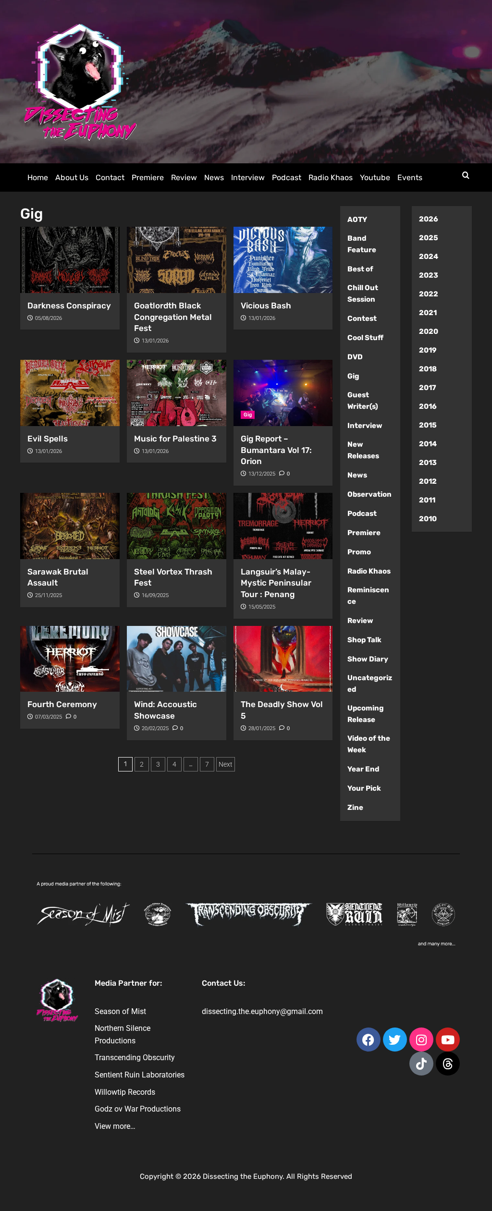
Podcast (286, 177)
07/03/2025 (48, 717)
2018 (428, 369)
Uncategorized (369, 683)
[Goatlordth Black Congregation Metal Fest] (176, 260)
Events (409, 177)
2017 (427, 387)
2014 (428, 444)
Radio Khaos (330, 177)
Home (37, 177)
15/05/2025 (261, 607)
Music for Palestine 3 (175, 438)
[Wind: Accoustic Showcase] (176, 659)
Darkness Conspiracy (69, 305)
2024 (428, 256)
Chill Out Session (362, 293)
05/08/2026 (48, 318)
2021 (428, 312)
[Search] (466, 175)
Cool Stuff (365, 337)
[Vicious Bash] (283, 260)
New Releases (363, 450)
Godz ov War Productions (138, 1108)
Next (226, 764)
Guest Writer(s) (362, 401)
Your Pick (364, 788)
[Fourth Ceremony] (70, 659)
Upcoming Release (365, 714)
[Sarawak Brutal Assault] (70, 526)
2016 (428, 406)
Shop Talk (364, 640)
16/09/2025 (155, 595)
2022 (428, 294)
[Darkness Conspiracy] (70, 260)
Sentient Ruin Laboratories (139, 1074)
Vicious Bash (266, 305)
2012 (428, 481)
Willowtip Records (125, 1092)
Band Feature (361, 244)
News (214, 177)
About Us (71, 177)
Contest (362, 318)
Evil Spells (47, 438)
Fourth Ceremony (62, 704)
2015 (428, 425)
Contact (110, 177)
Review (184, 177)
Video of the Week (368, 744)
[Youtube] (448, 1040)
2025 (428, 237)
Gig (248, 415)
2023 (428, 275)
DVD (355, 357)
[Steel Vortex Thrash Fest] (176, 526)
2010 (428, 518)
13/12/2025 (261, 474)
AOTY (357, 219)
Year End (363, 769)
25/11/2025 (48, 595)
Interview (248, 177)
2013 (428, 462)
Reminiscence (368, 596)
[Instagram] (421, 1040)
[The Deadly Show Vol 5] (283, 659)
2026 (428, 219)
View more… (115, 1126)
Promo (359, 552)
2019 (428, 350)
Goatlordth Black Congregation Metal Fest (173, 317)
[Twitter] (395, 1040)
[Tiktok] (421, 1064)
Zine (355, 807)
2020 (428, 331)
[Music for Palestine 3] (176, 393)
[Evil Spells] (70, 393)
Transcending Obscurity (135, 1057)
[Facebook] (369, 1040)
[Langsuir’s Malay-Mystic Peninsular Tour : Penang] (283, 526)
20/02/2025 (155, 728)
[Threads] (448, 1064)
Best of (360, 269)
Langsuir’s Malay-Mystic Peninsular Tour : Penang (276, 583)
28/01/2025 (261, 728)
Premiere (148, 177)
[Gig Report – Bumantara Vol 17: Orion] (283, 393)
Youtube (375, 177)
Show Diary (367, 659)
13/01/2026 (155, 341)
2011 (427, 500)
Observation (369, 494)
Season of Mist (120, 1011)
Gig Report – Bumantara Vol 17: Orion (276, 450)
